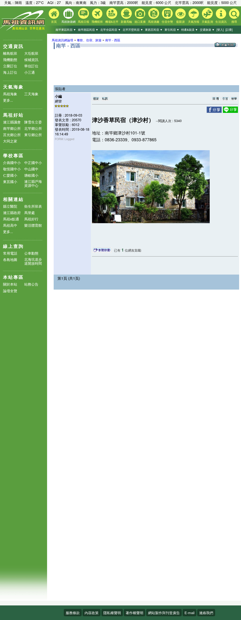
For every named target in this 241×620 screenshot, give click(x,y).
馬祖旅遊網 (68, 21)
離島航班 (10, 53)
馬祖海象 (10, 94)
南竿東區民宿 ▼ (66, 29)
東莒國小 (10, 182)
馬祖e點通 (11, 219)
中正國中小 (33, 163)
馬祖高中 (10, 225)
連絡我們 (206, 612)
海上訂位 (10, 72)
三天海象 (31, 94)
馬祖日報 (83, 21)
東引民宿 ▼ (172, 29)
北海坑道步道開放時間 (33, 261)
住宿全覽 (167, 21)
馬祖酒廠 (153, 21)
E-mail (189, 612)
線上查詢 (13, 246)
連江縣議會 (12, 122)
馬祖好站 (13, 115)
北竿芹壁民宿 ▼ (133, 29)
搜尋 (234, 21)
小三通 (29, 72)
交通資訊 (13, 46)
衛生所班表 (33, 206)
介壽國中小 (12, 163)
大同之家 (10, 141)
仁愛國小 (10, 175)
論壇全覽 (10, 291)
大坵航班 (31, 53)
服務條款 (73, 612)
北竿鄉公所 (33, 128)
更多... (8, 100)
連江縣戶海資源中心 (33, 183)
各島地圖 (10, 259)
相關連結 (13, 199)
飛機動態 (10, 59)
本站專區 (13, 277)
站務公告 (31, 284)
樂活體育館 (33, 225)
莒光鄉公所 (12, 135)
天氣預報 (193, 21)
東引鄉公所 (33, 135)
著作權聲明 (134, 612)
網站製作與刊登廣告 (164, 612)
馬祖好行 (31, 219)
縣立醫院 (10, 206)
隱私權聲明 (112, 612)
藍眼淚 (180, 21)
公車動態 (31, 253)
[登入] (220, 29)
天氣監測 (207, 21)
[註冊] (229, 29)
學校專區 (13, 155)
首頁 (54, 21)
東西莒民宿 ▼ (154, 29)
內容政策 (91, 612)
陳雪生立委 (33, 122)
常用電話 (10, 253)
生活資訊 (221, 21)
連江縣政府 (12, 212)
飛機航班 (97, 21)
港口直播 (140, 21)
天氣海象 (13, 87)
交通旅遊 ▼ (207, 29)
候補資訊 (31, 59)
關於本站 (10, 284)
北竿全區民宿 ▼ (110, 29)
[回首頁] (23, 29)
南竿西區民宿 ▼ (88, 29)
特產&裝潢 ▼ (189, 29)
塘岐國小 (31, 175)
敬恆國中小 (12, 169)
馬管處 (29, 212)
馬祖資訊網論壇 (62, 40)
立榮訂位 (10, 66)
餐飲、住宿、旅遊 (89, 40)
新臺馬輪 (126, 21)
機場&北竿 (111, 21)
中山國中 (31, 169)
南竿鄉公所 (12, 128)
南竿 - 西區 (112, 40)
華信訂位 (31, 66)
